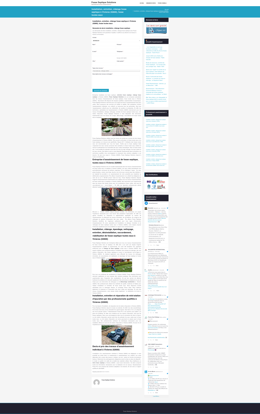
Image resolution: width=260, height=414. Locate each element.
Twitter (157, 245)
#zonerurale (164, 309)
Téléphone (120, 51)
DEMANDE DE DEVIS (151, 3)
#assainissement (152, 221)
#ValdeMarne (151, 390)
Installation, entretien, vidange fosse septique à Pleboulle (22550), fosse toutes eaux (156, 136)
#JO (149, 277)
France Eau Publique (153, 317)
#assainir (153, 275)
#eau (149, 305)
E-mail (94, 51)
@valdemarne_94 (159, 371)
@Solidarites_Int (151, 251)
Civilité (94, 37)
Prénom (119, 44)
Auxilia (150, 270)
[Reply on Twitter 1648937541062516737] (149, 291)
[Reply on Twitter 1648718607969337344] (149, 367)
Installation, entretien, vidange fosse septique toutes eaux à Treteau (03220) (156, 159)
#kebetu (158, 309)
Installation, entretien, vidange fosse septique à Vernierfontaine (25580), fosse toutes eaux (156, 164)
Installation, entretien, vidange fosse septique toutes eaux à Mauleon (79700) (156, 120)
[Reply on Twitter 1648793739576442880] (149, 313)
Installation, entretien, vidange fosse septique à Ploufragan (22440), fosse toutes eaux (156, 145)
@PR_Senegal (152, 310)
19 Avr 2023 (150, 297)
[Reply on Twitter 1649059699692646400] (149, 245)
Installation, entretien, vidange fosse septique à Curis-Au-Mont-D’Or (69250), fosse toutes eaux (156, 126)
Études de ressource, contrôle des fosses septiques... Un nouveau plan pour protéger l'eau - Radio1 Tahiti (156, 64)
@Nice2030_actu (157, 208)
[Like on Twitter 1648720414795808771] (153, 340)
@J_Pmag (164, 295)
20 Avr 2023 (163, 208)
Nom (94, 44)
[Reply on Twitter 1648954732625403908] (149, 266)
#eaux (156, 382)
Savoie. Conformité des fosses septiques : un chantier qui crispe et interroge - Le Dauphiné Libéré (155, 78)
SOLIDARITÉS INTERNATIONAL (156, 249)
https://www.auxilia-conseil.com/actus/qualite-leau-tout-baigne (157, 286)
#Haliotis (150, 220)
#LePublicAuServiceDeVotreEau (156, 337)
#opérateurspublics (153, 327)
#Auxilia (150, 278)
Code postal (120, 61)
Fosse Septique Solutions (103, 2)
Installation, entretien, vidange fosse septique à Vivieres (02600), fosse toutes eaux (151, 11)
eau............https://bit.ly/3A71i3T (157, 304)
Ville (94, 61)
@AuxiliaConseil (155, 270)
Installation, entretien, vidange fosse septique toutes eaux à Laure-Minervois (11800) (156, 140)
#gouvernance (152, 309)
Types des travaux (98, 68)
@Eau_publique (163, 317)
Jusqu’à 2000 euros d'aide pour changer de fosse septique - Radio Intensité (155, 57)
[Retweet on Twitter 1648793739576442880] (151, 313)
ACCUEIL (142, 3)
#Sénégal (152, 299)
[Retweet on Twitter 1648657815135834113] (151, 393)
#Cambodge (151, 350)
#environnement (157, 220)
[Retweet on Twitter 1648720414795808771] (151, 340)
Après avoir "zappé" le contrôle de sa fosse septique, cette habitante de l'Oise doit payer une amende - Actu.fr (156, 71)
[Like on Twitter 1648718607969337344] (153, 367)
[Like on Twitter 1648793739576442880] (153, 313)
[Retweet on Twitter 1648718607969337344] (151, 367)
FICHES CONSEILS (162, 3)
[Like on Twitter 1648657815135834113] (153, 393)
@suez (160, 213)
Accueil (167, 9)
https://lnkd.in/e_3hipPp (155, 334)
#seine (149, 273)
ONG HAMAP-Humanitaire (155, 344)
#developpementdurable (154, 307)
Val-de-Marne (151, 371)
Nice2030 (150, 208)
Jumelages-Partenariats (154, 295)
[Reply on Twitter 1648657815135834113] (149, 393)
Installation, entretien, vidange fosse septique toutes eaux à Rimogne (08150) (156, 131)
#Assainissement (154, 375)
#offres (150, 326)
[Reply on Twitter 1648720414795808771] (149, 340)
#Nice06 (163, 218)
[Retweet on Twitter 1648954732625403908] (151, 266)
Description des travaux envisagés (102, 74)
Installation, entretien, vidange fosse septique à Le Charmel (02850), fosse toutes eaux (156, 155)
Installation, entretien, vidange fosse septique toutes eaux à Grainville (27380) (156, 150)
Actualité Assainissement (154, 42)
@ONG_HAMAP (151, 346)
